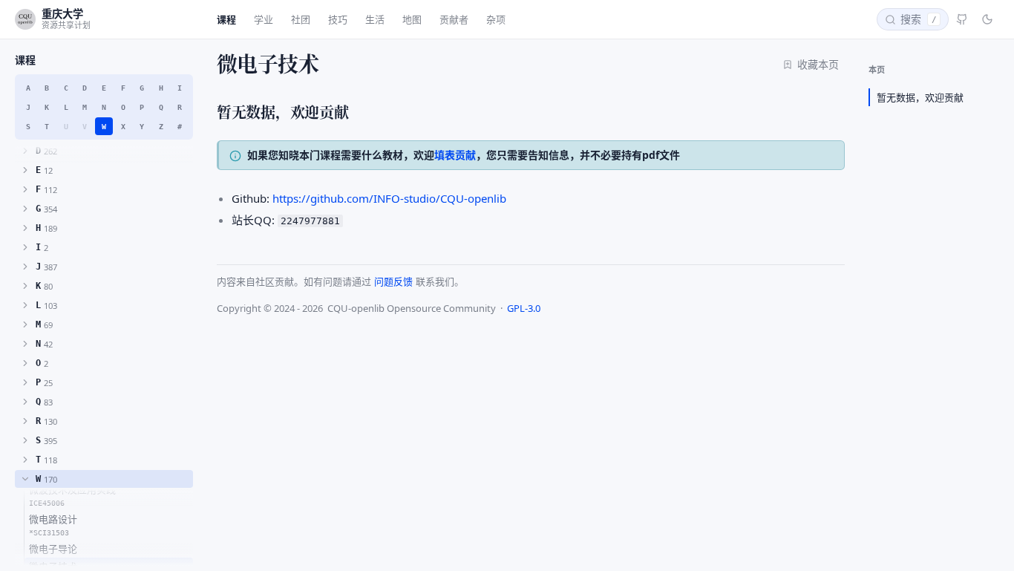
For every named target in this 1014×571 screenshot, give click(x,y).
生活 (375, 19)
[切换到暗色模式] (987, 19)
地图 (412, 19)
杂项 (496, 19)
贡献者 (453, 19)
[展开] (25, 150)
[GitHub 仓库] (962, 19)
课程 (226, 19)
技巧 (337, 19)
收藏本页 (818, 64)
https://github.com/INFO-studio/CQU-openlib (389, 198)
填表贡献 (455, 155)
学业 (263, 19)
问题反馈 (393, 281)
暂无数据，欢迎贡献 (920, 97)
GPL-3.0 (523, 308)
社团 (300, 19)
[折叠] (25, 479)
